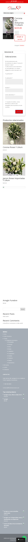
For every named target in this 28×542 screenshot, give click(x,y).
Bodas (9, 349)
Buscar (22, 309)
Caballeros (10, 351)
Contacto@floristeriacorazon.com (11, 388)
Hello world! (6, 316)
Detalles (10, 356)
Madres (10, 360)
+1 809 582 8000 (7, 384)
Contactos (6, 369)
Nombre (7, 87)
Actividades (11, 342)
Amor (9, 346)
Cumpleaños (11, 353)
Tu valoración (9, 78)
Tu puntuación (9, 73)
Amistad (10, 344)
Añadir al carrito (20, 38)
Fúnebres (22, 45)
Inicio (5, 334)
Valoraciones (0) (8, 52)
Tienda (5, 338)
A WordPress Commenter (9, 323)
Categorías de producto (11, 340)
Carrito (5, 367)
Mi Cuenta (6, 365)
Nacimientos (11, 362)
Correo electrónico (10, 94)
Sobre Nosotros (8, 336)
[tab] (14, 52)
